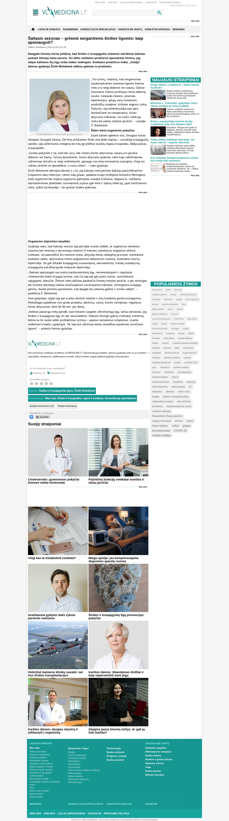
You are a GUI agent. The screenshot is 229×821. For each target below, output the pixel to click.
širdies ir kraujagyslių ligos (56, 390)
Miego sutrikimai (75, 776)
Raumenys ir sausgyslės (41, 773)
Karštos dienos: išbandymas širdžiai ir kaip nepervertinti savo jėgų (116, 674)
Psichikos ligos (36, 797)
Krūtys (32, 785)
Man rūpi (50, 398)
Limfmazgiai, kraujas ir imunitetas (45, 782)
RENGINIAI (179, 29)
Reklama (100, 2)
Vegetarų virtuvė (154, 763)
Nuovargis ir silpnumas (78, 779)
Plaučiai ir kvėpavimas (40, 754)
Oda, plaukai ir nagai (39, 779)
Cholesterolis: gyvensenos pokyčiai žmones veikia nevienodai (53, 481)
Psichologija (114, 748)
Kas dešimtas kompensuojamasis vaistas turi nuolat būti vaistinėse (174, 159)
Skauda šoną (74, 767)
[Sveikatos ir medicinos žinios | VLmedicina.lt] (64, 12)
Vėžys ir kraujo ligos (77, 755)
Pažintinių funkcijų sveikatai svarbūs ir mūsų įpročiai (116, 481)
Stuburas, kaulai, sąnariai (41, 770)
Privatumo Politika (170, 2)
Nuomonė (151, 804)
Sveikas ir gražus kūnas (158, 759)
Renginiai (36, 804)
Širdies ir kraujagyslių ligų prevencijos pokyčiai (116, 616)
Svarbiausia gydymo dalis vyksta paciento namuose (51, 616)
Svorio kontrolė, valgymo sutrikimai (84, 770)
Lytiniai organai (37, 776)
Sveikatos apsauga (119, 804)
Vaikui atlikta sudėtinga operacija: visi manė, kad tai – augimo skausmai (172, 141)
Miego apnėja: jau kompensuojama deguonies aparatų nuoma (113, 559)
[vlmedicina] (44, 347)
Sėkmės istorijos (154, 774)
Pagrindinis (70, 29)
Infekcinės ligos (75, 782)
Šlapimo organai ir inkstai (41, 767)
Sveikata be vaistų (157, 743)
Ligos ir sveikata (49, 29)
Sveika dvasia (153, 771)
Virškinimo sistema (38, 757)
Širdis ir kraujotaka (69, 398)
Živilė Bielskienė (84, 390)
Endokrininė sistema (39, 760)
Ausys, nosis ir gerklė (39, 791)
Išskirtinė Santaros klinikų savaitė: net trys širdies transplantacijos (55, 674)
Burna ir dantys (36, 794)
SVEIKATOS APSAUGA (157, 29)
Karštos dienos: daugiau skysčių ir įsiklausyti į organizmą (53, 731)
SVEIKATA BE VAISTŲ (130, 29)
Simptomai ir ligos (78, 748)
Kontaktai (151, 2)
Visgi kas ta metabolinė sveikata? (52, 558)
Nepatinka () (58, 373)
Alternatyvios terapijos (158, 751)
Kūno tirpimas (74, 764)
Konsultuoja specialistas (120, 398)
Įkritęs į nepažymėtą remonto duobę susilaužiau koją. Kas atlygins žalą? (171, 123)
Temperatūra (74, 761)
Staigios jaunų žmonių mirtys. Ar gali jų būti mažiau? (117, 731)
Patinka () (39, 373)
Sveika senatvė (115, 759)
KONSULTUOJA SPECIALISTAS (98, 29)
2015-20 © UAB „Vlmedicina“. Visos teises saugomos (95, 819)
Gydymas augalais (155, 747)
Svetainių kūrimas (149, 819)
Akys (32, 788)
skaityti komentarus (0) (42, 406)
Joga (148, 767)
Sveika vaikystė (115, 752)
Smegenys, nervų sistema (41, 764)
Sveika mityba (153, 755)
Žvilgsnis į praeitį (116, 756)
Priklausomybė (75, 773)
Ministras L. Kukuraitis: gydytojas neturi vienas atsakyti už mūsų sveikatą (174, 104)
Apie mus (112, 2)
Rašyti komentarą (67, 406)
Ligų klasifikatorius (131, 2)
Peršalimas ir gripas (77, 758)
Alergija (71, 752)
